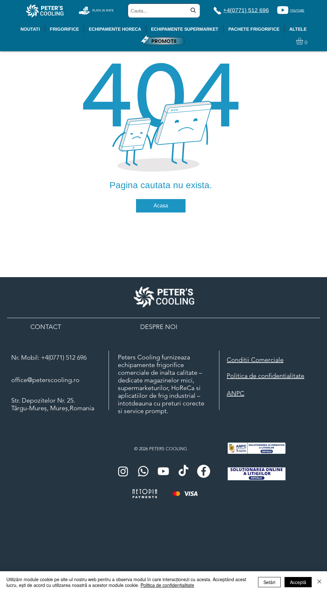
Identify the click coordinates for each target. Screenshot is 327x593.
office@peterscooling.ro (45, 380)
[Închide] (319, 582)
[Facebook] (203, 471)
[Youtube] (282, 10)
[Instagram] (123, 471)
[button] (303, 40)
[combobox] (164, 11)
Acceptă (298, 582)
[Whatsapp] (143, 471)
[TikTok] (183, 471)
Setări (269, 582)
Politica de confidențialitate (167, 585)
